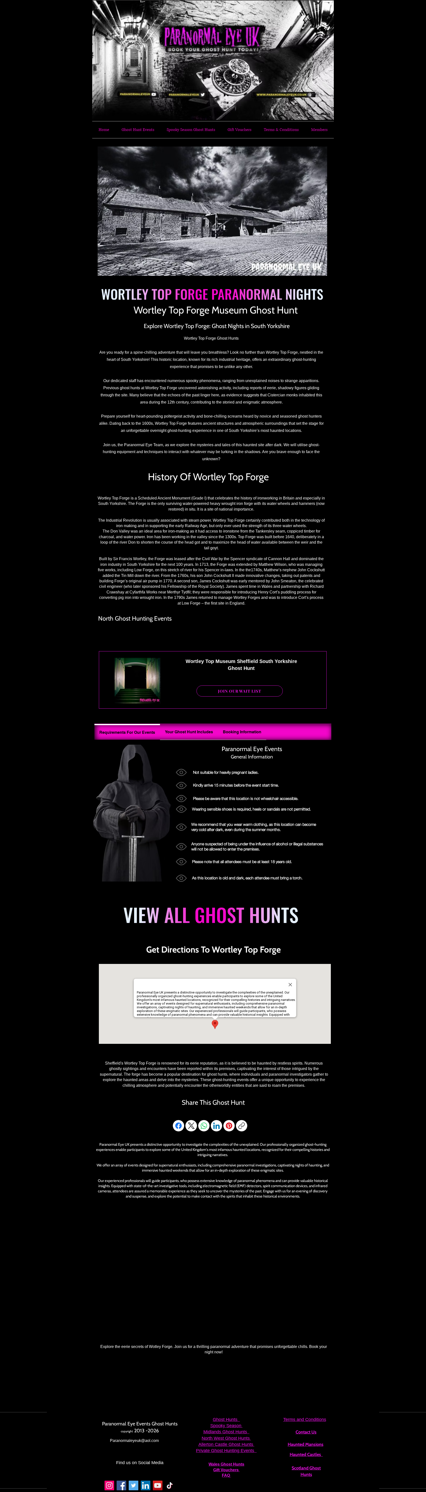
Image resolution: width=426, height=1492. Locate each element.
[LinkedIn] (216, 1125)
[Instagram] (109, 1485)
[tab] (127, 732)
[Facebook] (178, 1125)
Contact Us (306, 1432)
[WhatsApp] (204, 1125)
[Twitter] (133, 1485)
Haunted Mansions (305, 1444)
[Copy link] (241, 1125)
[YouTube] (157, 1485)
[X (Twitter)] (191, 1125)
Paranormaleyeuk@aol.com (134, 1440)
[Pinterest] (229, 1125)
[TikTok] (170, 1485)
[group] (209, 635)
